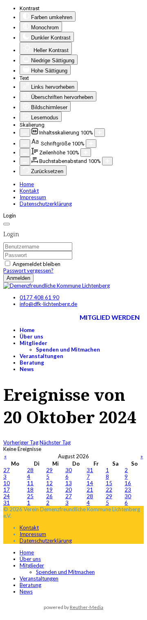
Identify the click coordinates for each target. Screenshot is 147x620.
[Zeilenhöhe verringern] (25, 152)
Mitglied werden (110, 317)
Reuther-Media (86, 607)
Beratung (32, 362)
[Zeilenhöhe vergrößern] (85, 152)
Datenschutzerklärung (46, 203)
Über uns (31, 336)
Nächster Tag (55, 442)
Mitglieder (33, 343)
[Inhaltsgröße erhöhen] (99, 132)
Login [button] (9, 215)
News (27, 369)
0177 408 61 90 (39, 297)
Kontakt (29, 190)
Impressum (33, 197)
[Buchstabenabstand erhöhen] (107, 161)
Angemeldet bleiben (36, 264)
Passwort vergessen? (28, 270)
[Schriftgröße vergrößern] (91, 143)
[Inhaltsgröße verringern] (25, 132)
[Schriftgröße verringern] (25, 143)
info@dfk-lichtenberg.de (48, 304)
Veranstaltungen (41, 356)
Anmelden (18, 278)
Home (27, 184)
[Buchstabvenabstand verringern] (25, 161)
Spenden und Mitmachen (68, 349)
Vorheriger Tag (20, 442)
